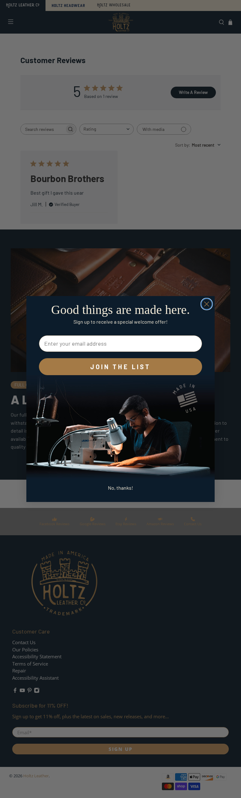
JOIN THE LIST (120, 366)
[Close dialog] (206, 304)
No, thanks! (120, 488)
